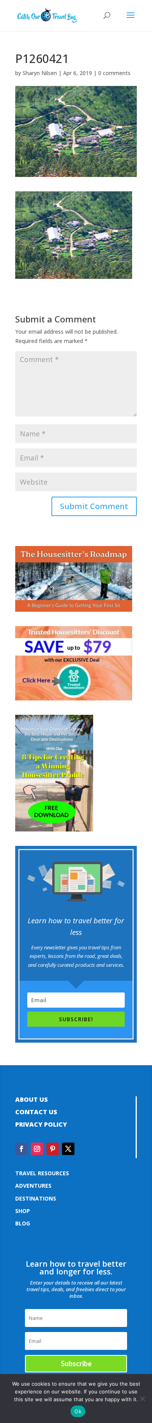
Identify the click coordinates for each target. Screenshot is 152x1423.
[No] (142, 1398)
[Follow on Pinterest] (52, 1149)
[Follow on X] (68, 1149)
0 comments (114, 73)
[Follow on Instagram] (37, 1149)
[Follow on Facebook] (21, 1149)
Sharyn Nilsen (40, 73)
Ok (77, 1411)
